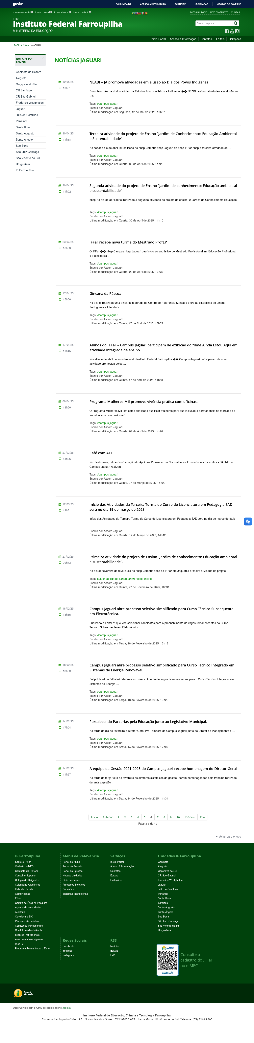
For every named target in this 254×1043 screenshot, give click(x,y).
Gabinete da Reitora (28, 72)
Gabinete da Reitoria (26, 871)
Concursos (68, 889)
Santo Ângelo (24, 139)
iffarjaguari (125, 579)
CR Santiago (24, 90)
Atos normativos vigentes (29, 939)
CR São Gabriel (26, 96)
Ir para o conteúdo (22, 12)
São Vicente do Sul (28, 158)
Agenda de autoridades (28, 907)
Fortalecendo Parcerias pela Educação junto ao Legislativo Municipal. (148, 721)
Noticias (114, 946)
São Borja (22, 146)
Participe (180, 4)
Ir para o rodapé (82, 12)
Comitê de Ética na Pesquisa (31, 903)
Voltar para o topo (229, 836)
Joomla (67, 1007)
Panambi (21, 121)
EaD (112, 955)
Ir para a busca (62, 12)
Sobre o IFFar (23, 862)
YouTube (67, 950)
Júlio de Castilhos (27, 115)
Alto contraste (219, 12)
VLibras (235, 12)
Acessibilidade (198, 12)
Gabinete (163, 862)
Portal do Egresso (73, 871)
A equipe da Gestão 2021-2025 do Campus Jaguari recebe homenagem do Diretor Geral (163, 768)
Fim (202, 817)
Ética (18, 898)
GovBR (18, 4)
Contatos (206, 39)
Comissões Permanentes (29, 925)
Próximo (190, 817)
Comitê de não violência (28, 930)
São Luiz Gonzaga (27, 152)
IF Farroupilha (25, 170)
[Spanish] (146, 13)
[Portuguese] (133, 13)
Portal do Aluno (71, 862)
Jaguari (20, 109)
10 (178, 817)
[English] (136, 13)
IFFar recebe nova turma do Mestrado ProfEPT (129, 242)
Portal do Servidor (73, 866)
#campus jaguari (107, 103)
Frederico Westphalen (30, 102)
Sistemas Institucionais (75, 893)
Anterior (108, 817)
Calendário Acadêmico (27, 884)
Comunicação (22, 893)
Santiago (163, 903)
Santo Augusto (25, 133)
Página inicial (22, 45)
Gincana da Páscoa (105, 293)
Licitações (235, 39)
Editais (220, 39)
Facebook (68, 946)
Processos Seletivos (74, 884)
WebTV (19, 944)
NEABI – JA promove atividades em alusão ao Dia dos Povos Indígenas (148, 82)
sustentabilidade (107, 579)
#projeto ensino (142, 579)
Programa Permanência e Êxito (32, 948)
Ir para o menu (43, 12)
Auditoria (20, 912)
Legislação (201, 4)
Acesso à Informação (183, 39)
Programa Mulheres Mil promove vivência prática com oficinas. (143, 401)
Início (94, 817)
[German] (139, 13)
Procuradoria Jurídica (27, 921)
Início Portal (158, 39)
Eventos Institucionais (27, 935)
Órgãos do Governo (229, 4)
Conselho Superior (25, 875)
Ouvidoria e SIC (24, 916)
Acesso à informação (153, 4)
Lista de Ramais (24, 889)
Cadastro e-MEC (24, 866)
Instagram (68, 955)
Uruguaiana (23, 164)
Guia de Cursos (71, 880)
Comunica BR (123, 4)
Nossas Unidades (72, 875)
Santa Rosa (23, 127)
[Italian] (142, 13)
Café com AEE (101, 453)
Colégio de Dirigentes (27, 880)
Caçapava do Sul (26, 84)
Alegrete (21, 78)
